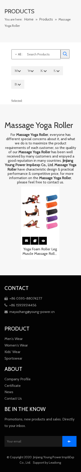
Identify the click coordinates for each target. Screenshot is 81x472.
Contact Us (13, 398)
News (8, 392)
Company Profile (17, 379)
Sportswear (13, 358)
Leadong (55, 463)
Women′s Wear (16, 345)
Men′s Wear (13, 339)
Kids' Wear (12, 352)
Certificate (12, 385)
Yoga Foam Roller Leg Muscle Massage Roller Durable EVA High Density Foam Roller (40, 251)
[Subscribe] (69, 441)
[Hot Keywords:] (65, 53)
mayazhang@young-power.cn (29, 312)
